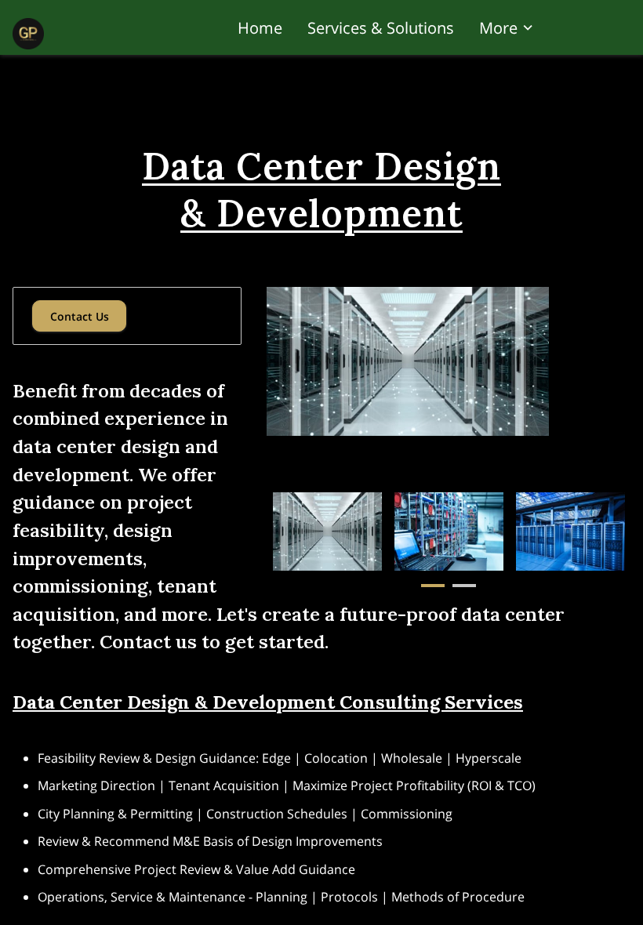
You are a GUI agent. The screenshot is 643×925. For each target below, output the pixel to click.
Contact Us (79, 316)
